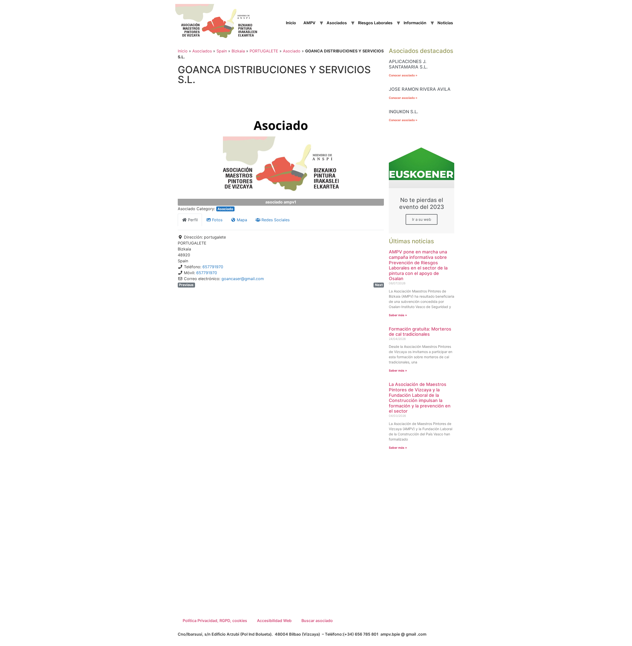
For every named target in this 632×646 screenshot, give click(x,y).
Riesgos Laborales (375, 22)
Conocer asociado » (403, 75)
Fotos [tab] (217, 219)
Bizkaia (238, 50)
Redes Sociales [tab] (275, 219)
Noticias (445, 22)
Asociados (337, 22)
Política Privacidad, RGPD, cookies (215, 620)
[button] (193, 147)
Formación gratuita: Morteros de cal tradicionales (420, 331)
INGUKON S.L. (403, 111)
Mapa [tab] (242, 219)
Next (379, 285)
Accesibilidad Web (274, 620)
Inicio (291, 22)
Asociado (291, 50)
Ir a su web (421, 219)
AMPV (309, 22)
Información (415, 22)
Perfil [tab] (193, 219)
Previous (186, 285)
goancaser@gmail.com (242, 278)
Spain (222, 50)
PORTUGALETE (264, 50)
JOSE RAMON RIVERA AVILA (420, 89)
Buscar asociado (317, 620)
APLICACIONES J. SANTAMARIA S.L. (408, 64)
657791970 (212, 266)
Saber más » (398, 315)
